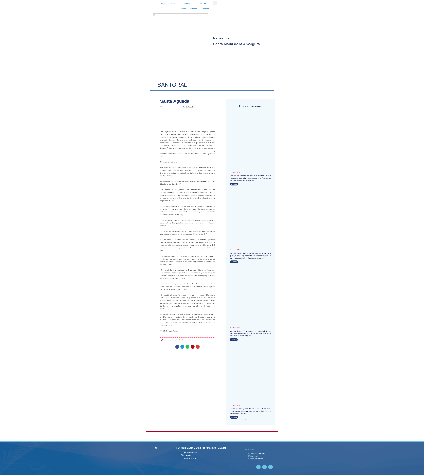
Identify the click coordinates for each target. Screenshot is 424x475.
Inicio (163, 4)
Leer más (234, 184)
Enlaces (183, 9)
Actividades (188, 4)
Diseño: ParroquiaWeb (266, 472)
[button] (215, 3)
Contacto (193, 9)
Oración (203, 4)
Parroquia (173, 4)
